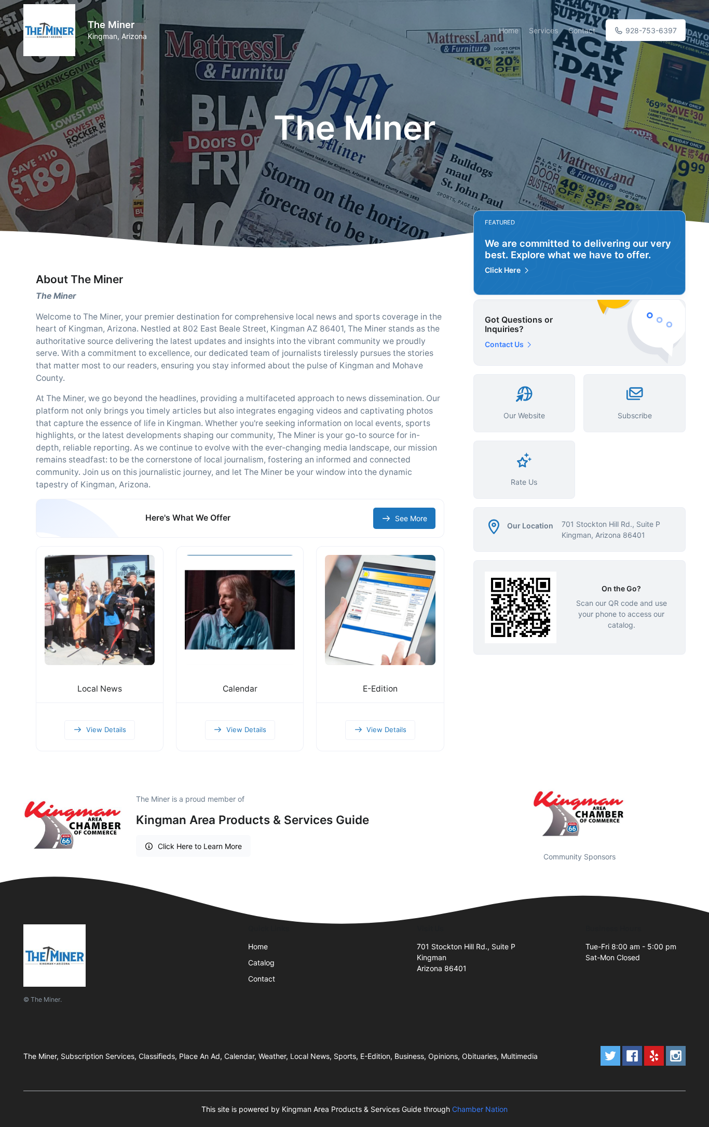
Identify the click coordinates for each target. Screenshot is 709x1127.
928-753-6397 (650, 30)
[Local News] (100, 610)
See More (411, 518)
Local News (99, 689)
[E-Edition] (380, 610)
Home (509, 30)
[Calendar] (240, 610)
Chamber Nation (480, 1109)
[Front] (51, 30)
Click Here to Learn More (200, 846)
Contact (581, 30)
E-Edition (380, 689)
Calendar (240, 689)
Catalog (261, 962)
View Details (106, 729)
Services (543, 30)
